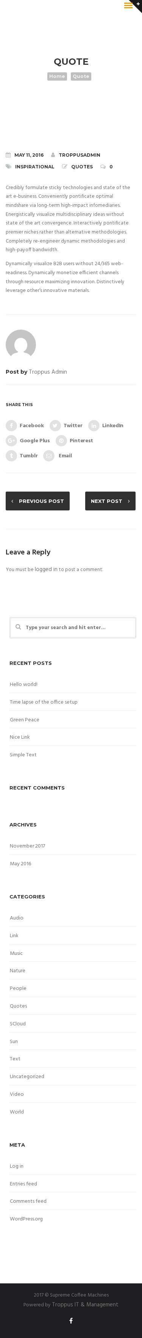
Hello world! (23, 684)
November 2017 (27, 846)
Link (14, 936)
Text (15, 1059)
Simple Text (23, 755)
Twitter (73, 426)
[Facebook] (71, 1322)
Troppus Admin (48, 372)
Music (16, 953)
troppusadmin (79, 155)
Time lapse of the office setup (44, 702)
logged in (46, 569)
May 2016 (20, 864)
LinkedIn (113, 426)
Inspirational (35, 167)
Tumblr (28, 456)
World (17, 1112)
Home (57, 76)
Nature (17, 971)
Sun (14, 1041)
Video (17, 1094)
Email (64, 456)
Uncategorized (27, 1076)
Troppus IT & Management (85, 1304)
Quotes (82, 167)
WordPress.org (26, 1219)
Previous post (41, 501)
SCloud (18, 1024)
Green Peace (24, 720)
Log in (16, 1166)
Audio (16, 918)
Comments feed (28, 1201)
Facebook (32, 426)
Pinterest (81, 441)
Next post (106, 501)
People (18, 988)
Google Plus (35, 441)
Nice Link (20, 737)
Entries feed (23, 1184)
